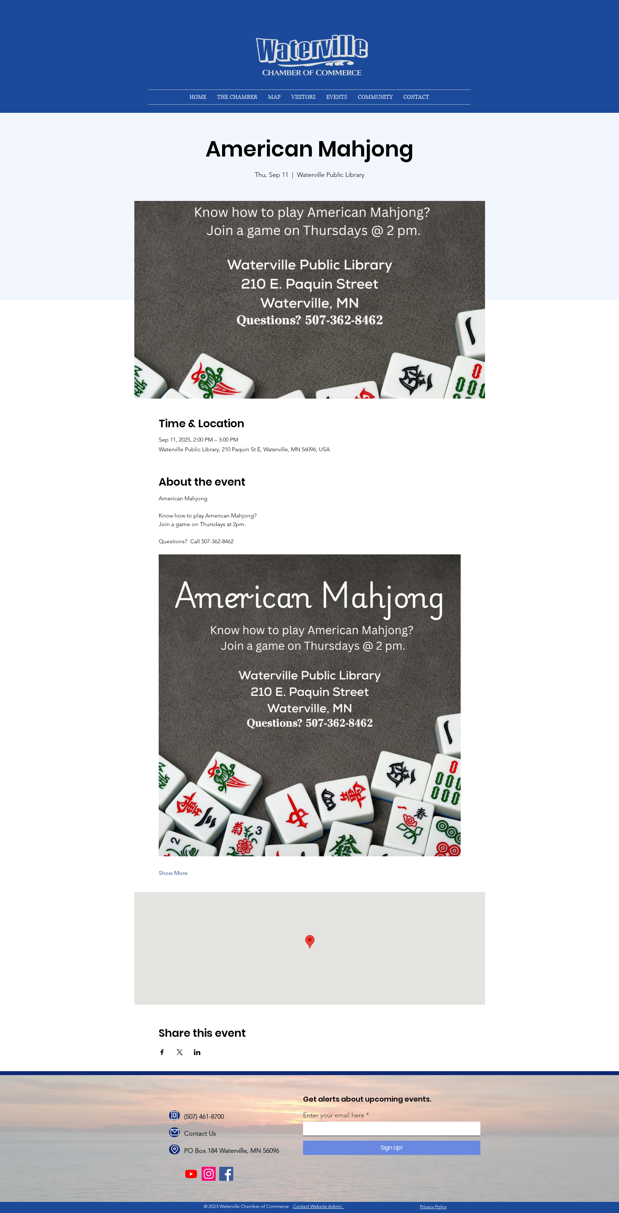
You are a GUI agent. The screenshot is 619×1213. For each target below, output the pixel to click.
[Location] (174, 1149)
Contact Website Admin (318, 1206)
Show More (173, 873)
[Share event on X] (179, 1052)
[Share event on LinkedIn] (197, 1052)
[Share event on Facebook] (162, 1052)
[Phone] (174, 1115)
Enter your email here (333, 1115)
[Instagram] (209, 1174)
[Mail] (174, 1132)
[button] (237, 97)
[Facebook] (226, 1174)
